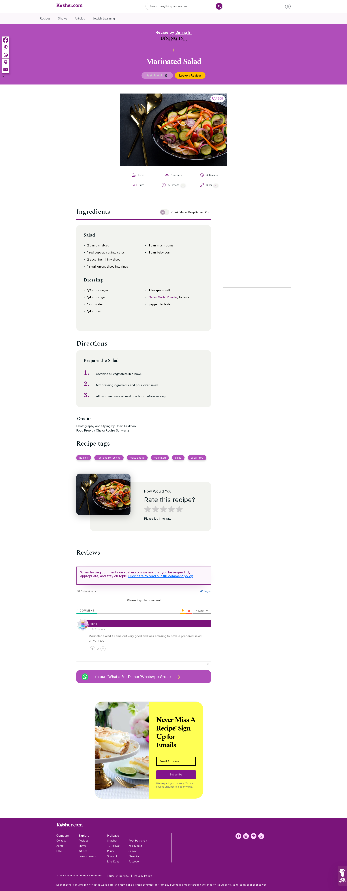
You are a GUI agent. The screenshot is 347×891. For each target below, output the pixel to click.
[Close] (235, 401)
